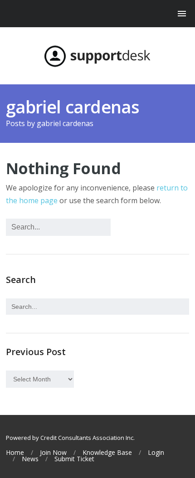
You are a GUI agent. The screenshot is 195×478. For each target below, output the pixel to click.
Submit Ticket (74, 459)
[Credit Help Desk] (97, 56)
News (30, 459)
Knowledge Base (107, 452)
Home (15, 452)
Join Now (53, 452)
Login (156, 452)
